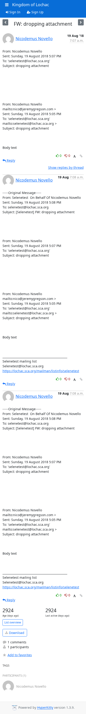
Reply (10, 160)
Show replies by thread (66, 167)
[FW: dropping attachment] (5, 22)
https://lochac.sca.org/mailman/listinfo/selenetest (41, 371)
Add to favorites (20, 655)
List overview (12, 622)
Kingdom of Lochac (30, 4)
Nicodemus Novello (34, 38)
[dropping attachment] (81, 22)
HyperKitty (45, 708)
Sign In (14, 12)
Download (16, 633)
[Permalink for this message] (81, 156)
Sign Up (37, 12)
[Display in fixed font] (74, 156)
